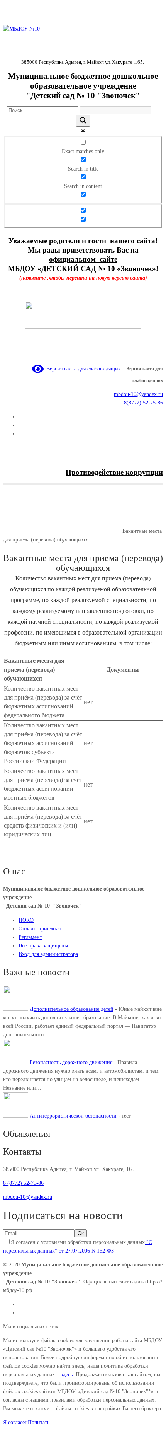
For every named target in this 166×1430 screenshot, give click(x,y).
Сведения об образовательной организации (71, 531)
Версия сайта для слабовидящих (82, 369)
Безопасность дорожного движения (71, 1062)
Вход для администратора (48, 954)
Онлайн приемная (40, 929)
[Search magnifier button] (83, 121)
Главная (12, 531)
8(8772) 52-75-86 (143, 403)
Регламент (30, 937)
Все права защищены (43, 946)
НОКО (26, 920)
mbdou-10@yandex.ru (138, 394)
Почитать (38, 1422)
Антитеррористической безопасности (73, 1116)
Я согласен (15, 1422)
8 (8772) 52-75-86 (23, 1183)
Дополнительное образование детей (71, 1009)
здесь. (68, 1374)
